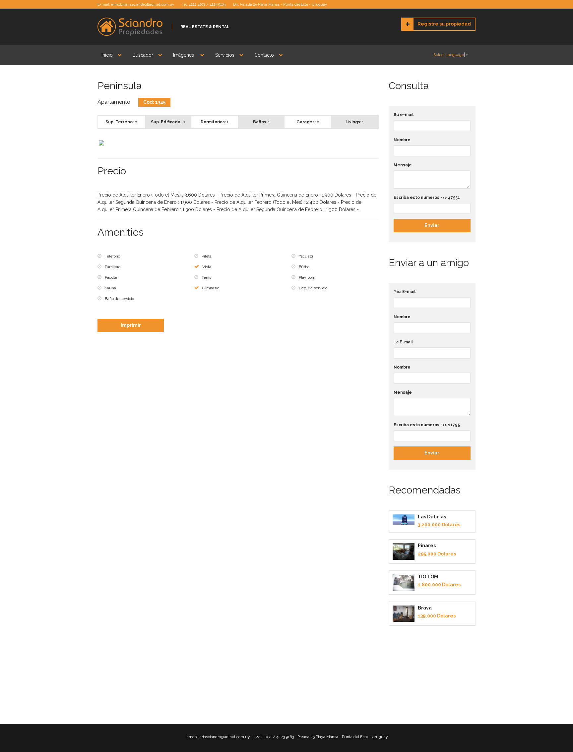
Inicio (107, 55)
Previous (89, 143)
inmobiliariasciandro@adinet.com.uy (142, 4)
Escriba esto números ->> (427, 197)
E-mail (408, 291)
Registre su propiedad (444, 24)
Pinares (427, 545)
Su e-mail (404, 114)
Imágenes (184, 55)
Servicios (224, 55)
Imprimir (131, 325)
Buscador (143, 55)
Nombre (402, 140)
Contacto (264, 55)
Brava (425, 607)
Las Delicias (432, 516)
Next (387, 143)
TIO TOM (428, 576)
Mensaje (403, 165)
